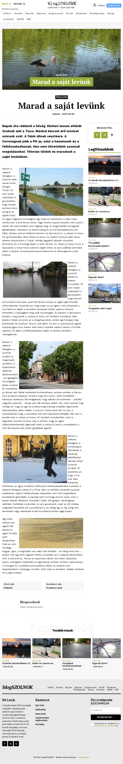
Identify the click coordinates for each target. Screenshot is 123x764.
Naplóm (61, 75)
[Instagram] (10, 743)
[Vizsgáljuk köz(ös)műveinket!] (104, 227)
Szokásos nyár (54, 587)
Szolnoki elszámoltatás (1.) (103, 180)
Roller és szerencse (99, 211)
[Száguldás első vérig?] (104, 293)
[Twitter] (104, 135)
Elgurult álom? (96, 277)
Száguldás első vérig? (100, 308)
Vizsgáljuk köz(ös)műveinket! (98, 244)
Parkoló (8, 587)
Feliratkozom (104, 717)
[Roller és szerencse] (104, 196)
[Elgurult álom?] (104, 262)
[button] (20, 4)
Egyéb (91, 178)
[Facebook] (97, 135)
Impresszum (83, 757)
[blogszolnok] (10, 604)
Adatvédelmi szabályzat (105, 726)
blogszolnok (30, 602)
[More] (112, 135)
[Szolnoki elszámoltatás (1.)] (104, 165)
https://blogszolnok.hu (31, 607)
